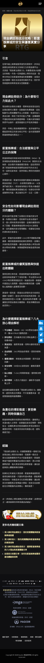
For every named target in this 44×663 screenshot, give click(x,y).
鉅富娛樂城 (7, 590)
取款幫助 (24, 637)
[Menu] (40, 3)
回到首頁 (28, 640)
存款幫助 (15, 637)
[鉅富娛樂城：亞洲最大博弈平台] (20, 4)
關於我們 (5, 637)
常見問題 (18, 640)
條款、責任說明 (36, 637)
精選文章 (9, 11)
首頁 (3, 11)
